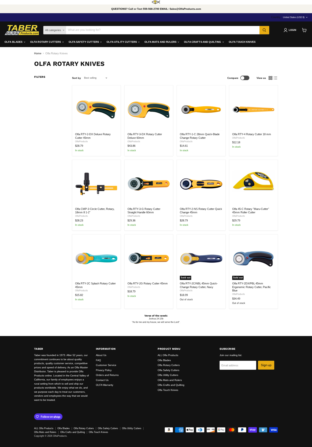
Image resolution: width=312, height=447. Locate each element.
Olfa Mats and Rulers (170, 380)
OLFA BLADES (14, 41)
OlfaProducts (81, 141)
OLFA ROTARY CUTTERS (46, 41)
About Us (101, 355)
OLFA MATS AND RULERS (160, 41)
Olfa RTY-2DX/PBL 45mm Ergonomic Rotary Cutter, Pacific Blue (251, 287)
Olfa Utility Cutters (168, 375)
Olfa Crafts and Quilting (171, 384)
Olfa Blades (164, 360)
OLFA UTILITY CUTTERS (122, 41)
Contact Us (102, 380)
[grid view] (270, 77)
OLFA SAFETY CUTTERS (84, 41)
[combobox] (162, 30)
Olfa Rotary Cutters (169, 365)
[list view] (275, 77)
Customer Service (106, 365)
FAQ (98, 360)
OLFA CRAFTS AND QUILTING (203, 41)
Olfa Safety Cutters (168, 370)
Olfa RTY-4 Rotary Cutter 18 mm (251, 134)
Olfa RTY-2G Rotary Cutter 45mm (147, 283)
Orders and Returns (107, 375)
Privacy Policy (104, 370)
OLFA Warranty (104, 384)
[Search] (264, 30)
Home (37, 53)
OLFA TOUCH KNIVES (242, 41)
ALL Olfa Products (168, 355)
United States (294, 17)
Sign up (266, 365)
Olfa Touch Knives (168, 390)
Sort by (76, 78)
